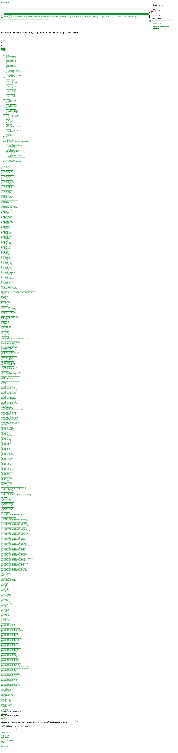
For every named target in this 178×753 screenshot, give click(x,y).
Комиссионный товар (14, 17)
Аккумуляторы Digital (11, 104)
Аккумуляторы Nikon (11, 109)
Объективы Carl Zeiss (11, 80)
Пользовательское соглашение (8, 740)
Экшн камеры (44, 19)
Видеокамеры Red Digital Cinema (14, 75)
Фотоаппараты (7, 16)
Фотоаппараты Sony (11, 67)
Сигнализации (9, 156)
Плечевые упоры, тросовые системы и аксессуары (58, 17)
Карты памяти (9, 125)
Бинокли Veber (9, 140)
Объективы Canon (10, 79)
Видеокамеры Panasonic (11, 74)
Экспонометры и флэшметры (34, 19)
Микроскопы (23, 17)
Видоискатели (9, 120)
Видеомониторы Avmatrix (12, 146)
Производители (4, 746)
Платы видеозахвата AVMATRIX (14, 155)
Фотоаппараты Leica (11, 60)
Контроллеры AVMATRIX (12, 152)
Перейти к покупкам (158, 6)
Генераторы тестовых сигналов (13, 149)
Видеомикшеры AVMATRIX (13, 144)
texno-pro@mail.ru (5, 725)
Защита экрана (9, 122)
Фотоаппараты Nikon (11, 61)
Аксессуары (34, 16)
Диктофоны (89, 16)
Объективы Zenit (10, 97)
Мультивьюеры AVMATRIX (12, 154)
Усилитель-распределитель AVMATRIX (15, 157)
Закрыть (155, 9)
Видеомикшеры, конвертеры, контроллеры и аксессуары (55, 16)
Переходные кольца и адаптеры (13, 130)
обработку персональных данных (161, 26)
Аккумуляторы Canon (11, 102)
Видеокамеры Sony (10, 76)
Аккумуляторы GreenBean (12, 107)
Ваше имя (155, 13)
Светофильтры (9, 132)
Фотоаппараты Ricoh (11, 65)
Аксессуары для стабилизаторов (13, 116)
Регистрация (6, 2)
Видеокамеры (14, 16)
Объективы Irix (9, 84)
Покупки (3, 742)
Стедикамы (72, 17)
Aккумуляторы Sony (11, 100)
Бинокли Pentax (10, 139)
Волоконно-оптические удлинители (14, 147)
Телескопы (10, 19)
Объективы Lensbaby (11, 86)
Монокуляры (36, 17)
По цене (2, 707)
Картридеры (9, 124)
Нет (1, 710)
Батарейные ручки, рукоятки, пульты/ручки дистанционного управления (23, 117)
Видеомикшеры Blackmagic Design (14, 145)
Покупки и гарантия (5, 735)
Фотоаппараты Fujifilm (11, 57)
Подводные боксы (10, 131)
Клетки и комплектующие (12, 127)
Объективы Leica (10, 85)
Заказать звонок (151, 21)
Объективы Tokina (10, 95)
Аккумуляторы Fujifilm (11, 105)
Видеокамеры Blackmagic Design (14, 71)
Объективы (20, 16)
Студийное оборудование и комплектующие (86, 17)
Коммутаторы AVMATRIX (12, 150)
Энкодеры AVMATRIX (11, 160)
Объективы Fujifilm (10, 81)
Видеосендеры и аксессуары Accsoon (15, 142)
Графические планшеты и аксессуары (77, 16)
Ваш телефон (156, 15)
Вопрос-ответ (4, 745)
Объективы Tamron (10, 94)
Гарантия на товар (5, 738)
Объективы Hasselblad (11, 82)
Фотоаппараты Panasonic (12, 64)
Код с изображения (157, 18)
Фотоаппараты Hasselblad (12, 59)
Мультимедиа (42, 17)
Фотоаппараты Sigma (11, 66)
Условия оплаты (4, 736)
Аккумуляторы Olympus (12, 110)
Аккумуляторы (27, 16)
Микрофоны (29, 17)
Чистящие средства (10, 135)
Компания (3, 733)
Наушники (8, 129)
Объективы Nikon (10, 87)
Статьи (2, 743)
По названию (4, 706)
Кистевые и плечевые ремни (13, 126)
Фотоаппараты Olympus (11, 62)
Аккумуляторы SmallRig (12, 112)
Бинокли (39, 16)
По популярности (5, 709)
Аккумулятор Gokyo (11, 101)
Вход (2, 2)
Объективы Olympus (11, 89)
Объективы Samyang (11, 90)
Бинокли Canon (9, 137)
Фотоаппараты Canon (11, 56)
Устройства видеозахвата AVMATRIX (15, 159)
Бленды (8, 119)
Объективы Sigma (10, 91)
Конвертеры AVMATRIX (12, 151)
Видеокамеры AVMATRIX (12, 70)
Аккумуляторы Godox (11, 106)
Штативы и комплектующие (20, 19)
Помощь (3, 741)
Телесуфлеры (9, 134)
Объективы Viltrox (10, 96)
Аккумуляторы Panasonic (12, 111)
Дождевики (9, 121)
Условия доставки (5, 737)
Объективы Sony (10, 92)
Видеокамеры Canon (11, 72)
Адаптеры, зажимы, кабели (12, 115)
